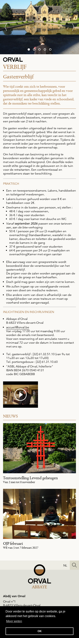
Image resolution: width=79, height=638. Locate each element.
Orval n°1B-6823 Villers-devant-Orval (21, 603)
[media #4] (20, 394)
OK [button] (40, 631)
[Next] (71, 27)
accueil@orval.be (17, 327)
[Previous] (8, 27)
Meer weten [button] (14, 621)
